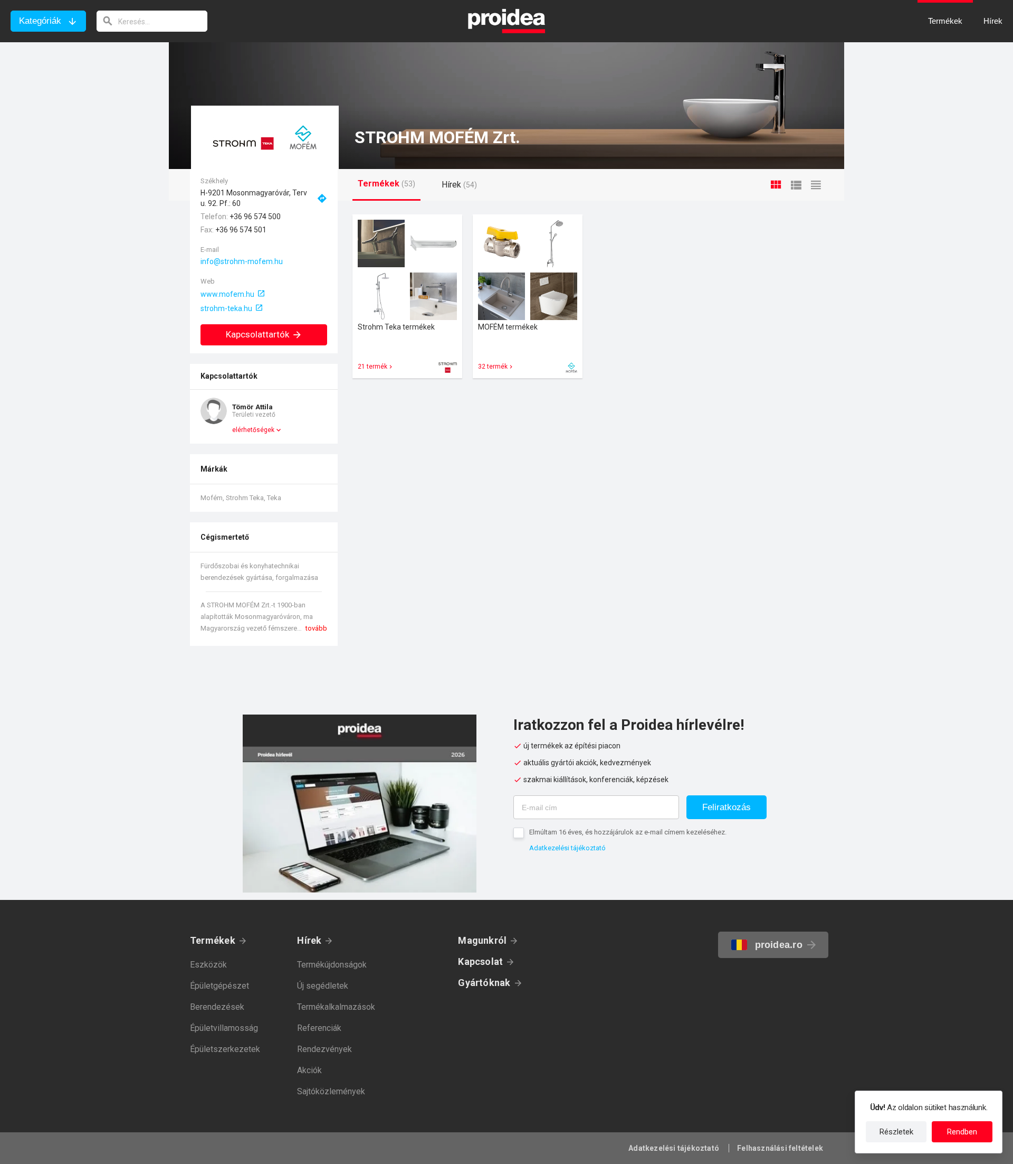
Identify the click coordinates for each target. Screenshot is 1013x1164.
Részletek (896, 1132)
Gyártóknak (484, 982)
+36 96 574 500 (255, 216)
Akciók (309, 1070)
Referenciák (319, 1028)
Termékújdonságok (332, 965)
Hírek (309, 940)
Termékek (212, 940)
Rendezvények (324, 1049)
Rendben (962, 1132)
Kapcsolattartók (257, 334)
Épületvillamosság (224, 1028)
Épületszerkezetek (225, 1049)
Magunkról (482, 940)
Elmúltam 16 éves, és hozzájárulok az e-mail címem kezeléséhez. (628, 832)
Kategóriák (40, 21)
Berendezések (217, 1007)
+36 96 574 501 (240, 230)
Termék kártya (407, 296)
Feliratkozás (726, 807)
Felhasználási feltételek (780, 1148)
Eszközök (208, 965)
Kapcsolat (480, 961)
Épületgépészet (219, 986)
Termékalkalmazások (336, 1007)
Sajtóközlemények (331, 1091)
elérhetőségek (253, 430)
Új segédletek (322, 986)
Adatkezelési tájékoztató (567, 848)
